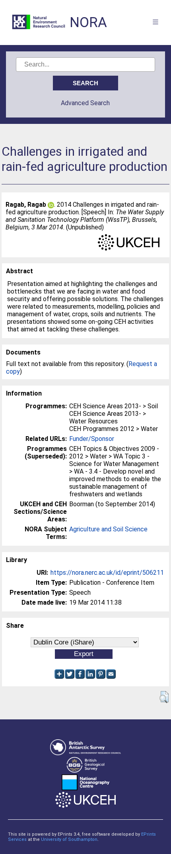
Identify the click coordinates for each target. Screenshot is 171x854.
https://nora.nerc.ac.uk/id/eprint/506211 (107, 572)
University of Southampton (69, 839)
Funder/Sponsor (91, 439)
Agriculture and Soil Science (108, 529)
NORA (88, 22)
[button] (164, 697)
